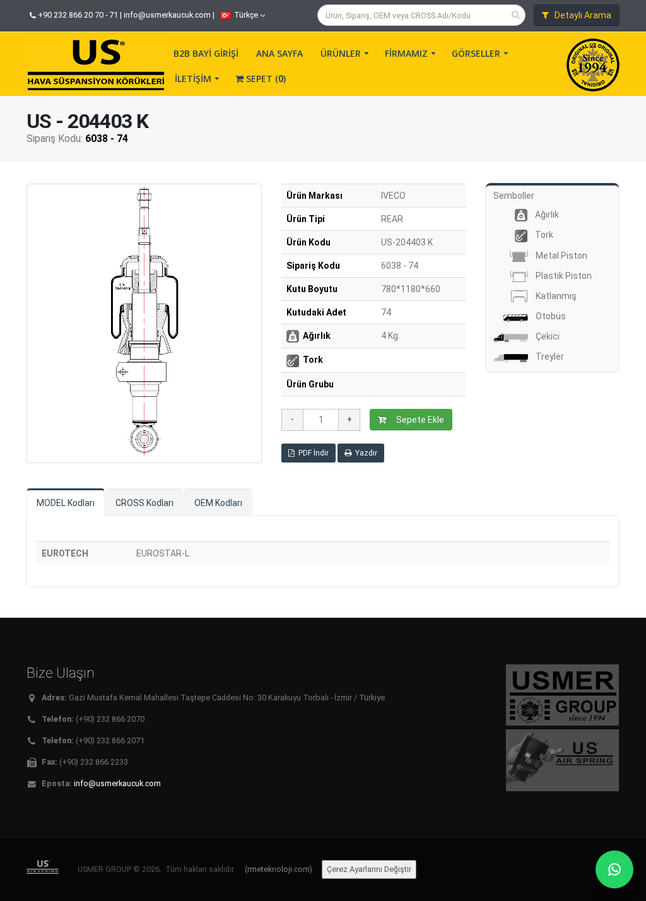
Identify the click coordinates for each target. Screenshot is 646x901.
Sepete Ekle (418, 420)
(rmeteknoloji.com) (278, 869)
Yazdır (364, 453)
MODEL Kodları (66, 503)
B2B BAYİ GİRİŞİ (205, 53)
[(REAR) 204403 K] (144, 323)
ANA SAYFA (279, 53)
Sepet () (265, 79)
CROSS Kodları (144, 503)
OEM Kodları (218, 503)
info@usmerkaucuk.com (167, 15)
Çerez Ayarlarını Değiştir (369, 869)
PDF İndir (312, 453)
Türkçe (246, 15)
